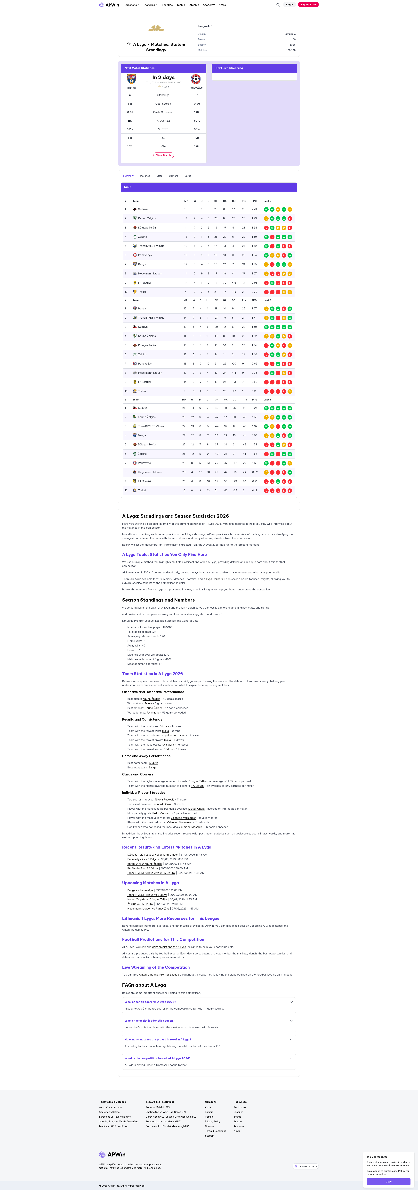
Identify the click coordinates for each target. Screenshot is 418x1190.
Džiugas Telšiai (197, 781)
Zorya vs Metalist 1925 (158, 1107)
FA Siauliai (153, 712)
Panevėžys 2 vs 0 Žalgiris (143, 859)
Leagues (167, 5)
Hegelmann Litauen (173, 735)
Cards (188, 175)
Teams (181, 5)
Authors (209, 1112)
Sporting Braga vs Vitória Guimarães (118, 1121)
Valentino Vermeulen (183, 817)
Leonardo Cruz (162, 804)
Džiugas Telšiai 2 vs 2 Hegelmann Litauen (152, 854)
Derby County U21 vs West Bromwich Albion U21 (171, 1116)
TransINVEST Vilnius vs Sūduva (147, 894)
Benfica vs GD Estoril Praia (113, 1126)
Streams (194, 5)
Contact (209, 1116)
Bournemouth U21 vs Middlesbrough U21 (167, 1126)
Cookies (209, 1126)
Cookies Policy (396, 1171)
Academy (209, 5)
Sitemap (209, 1135)
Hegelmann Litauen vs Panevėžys (148, 908)
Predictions (130, 5)
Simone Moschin (191, 827)
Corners (173, 175)
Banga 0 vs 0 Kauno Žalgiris (144, 863)
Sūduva (164, 726)
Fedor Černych (161, 813)
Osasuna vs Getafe (109, 1112)
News (222, 5)
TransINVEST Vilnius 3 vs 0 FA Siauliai (151, 873)
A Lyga (165, 86)
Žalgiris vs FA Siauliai (140, 904)
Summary (128, 175)
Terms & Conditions (215, 1131)
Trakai (148, 703)
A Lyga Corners (213, 579)
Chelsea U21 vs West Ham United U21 (166, 1112)
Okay (389, 1181)
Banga (152, 767)
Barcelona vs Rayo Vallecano (115, 1116)
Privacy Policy (212, 1121)
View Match (163, 155)
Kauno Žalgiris (151, 698)
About (208, 1107)
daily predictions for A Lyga (169, 947)
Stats (159, 175)
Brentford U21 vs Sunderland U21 (163, 1121)
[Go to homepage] (109, 5)
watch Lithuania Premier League (159, 974)
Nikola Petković (164, 799)
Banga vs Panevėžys (140, 890)
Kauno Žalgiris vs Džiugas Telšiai (147, 899)
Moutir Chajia (196, 808)
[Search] (278, 5)
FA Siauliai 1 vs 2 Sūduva (142, 868)
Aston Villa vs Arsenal (110, 1107)
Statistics (149, 5)
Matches (145, 175)
